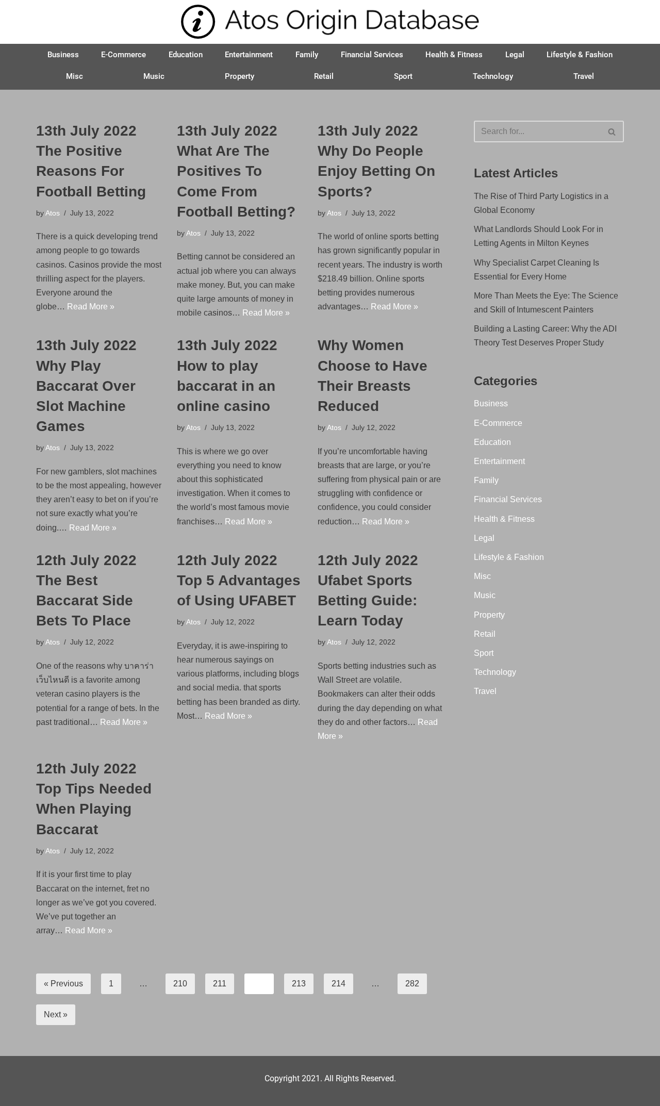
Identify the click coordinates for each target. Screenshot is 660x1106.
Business (63, 54)
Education (186, 54)
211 (219, 983)
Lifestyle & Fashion (580, 54)
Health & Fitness (454, 54)
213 (299, 983)
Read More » (90, 306)
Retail (324, 76)
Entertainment (249, 54)
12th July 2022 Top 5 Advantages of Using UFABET (239, 580)
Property (239, 76)
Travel (583, 76)
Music (153, 76)
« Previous (63, 983)
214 (338, 983)
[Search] (612, 131)
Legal (514, 54)
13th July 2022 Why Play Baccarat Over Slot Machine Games (86, 385)
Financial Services (372, 54)
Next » (56, 1014)
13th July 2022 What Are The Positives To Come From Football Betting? (236, 171)
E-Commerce (123, 54)
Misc (74, 76)
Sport (403, 76)
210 (180, 983)
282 (412, 983)
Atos (52, 213)
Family (306, 54)
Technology (493, 76)
